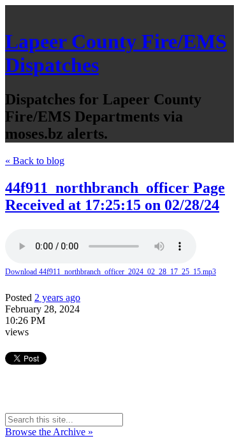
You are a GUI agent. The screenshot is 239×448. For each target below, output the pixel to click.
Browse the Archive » (49, 431)
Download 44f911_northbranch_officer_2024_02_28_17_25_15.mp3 (110, 271)
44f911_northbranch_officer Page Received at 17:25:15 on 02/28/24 (115, 196)
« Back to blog (34, 160)
